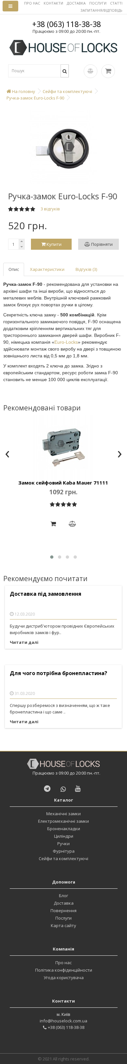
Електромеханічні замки (63, 821)
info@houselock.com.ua (63, 1021)
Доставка (64, 903)
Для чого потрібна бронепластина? (58, 673)
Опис (13, 269)
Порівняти (101, 244)
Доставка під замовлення (45, 594)
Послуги (63, 918)
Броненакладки (63, 828)
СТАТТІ (116, 3)
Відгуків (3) (86, 269)
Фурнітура (64, 851)
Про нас (63, 962)
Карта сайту (63, 925)
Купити (54, 244)
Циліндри (63, 836)
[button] (52, 557)
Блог (63, 895)
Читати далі (24, 642)
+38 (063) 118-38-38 (66, 24)
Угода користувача (64, 977)
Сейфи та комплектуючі (63, 858)
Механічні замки (63, 814)
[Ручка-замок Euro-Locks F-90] (63, 147)
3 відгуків (50, 209)
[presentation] (7, 454)
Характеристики (47, 269)
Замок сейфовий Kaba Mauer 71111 (63, 482)
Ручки (63, 843)
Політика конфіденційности (63, 970)
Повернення (63, 910)
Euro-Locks (66, 342)
